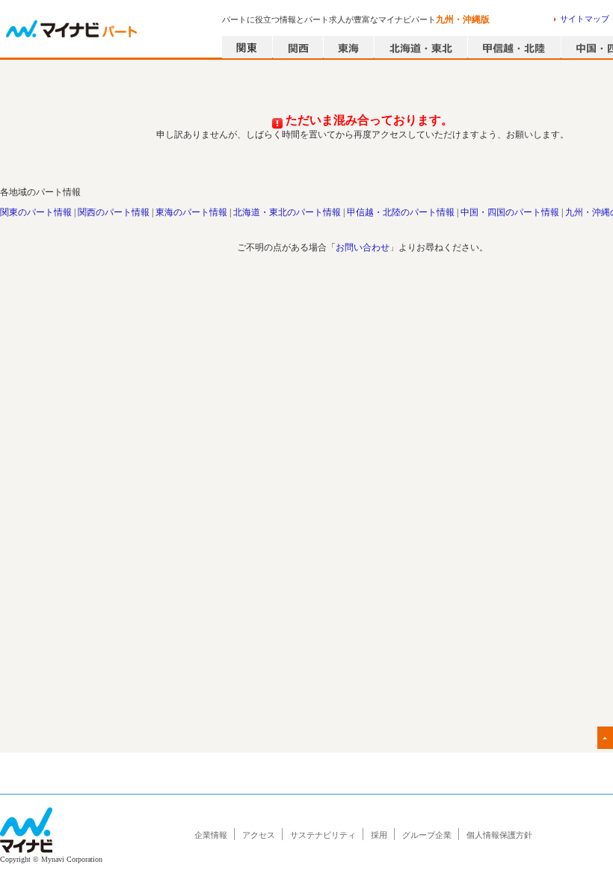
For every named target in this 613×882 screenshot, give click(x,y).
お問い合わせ (362, 247)
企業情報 (210, 834)
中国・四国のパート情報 (509, 212)
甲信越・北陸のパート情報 (401, 212)
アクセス (258, 834)
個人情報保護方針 (499, 834)
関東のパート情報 (36, 212)
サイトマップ (584, 18)
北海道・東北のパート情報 (287, 212)
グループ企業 (427, 834)
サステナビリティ (323, 834)
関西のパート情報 (114, 212)
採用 (379, 834)
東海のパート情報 (191, 212)
